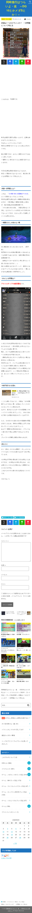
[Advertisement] (16, 82)
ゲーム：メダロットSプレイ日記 (14, 775)
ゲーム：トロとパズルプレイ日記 (14, 800)
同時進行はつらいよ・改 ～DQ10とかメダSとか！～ (15, 8)
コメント (4, 541)
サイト (3, 584)
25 (7, 837)
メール (4, 574)
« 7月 (15, 843)
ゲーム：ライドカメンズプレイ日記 (15, 786)
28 (20, 837)
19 (12, 835)
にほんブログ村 (6, 858)
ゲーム (6, 806)
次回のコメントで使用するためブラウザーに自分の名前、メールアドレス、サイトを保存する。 (16, 596)
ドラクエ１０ (8, 769)
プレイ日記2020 (20, 517)
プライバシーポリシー (10, 812)
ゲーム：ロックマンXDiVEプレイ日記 (14, 793)
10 (3, 832)
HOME (4, 901)
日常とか (6, 763)
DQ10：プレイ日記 (6, 19)
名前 (3, 565)
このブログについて (9, 757)
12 (12, 832)
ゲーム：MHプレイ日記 (11, 780)
